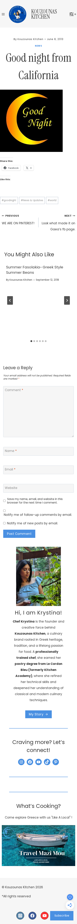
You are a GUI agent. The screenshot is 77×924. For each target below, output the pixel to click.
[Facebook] (32, 916)
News (38, 45)
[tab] (31, 341)
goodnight (9, 200)
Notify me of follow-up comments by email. (38, 515)
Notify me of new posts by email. (32, 523)
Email (10, 469)
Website (11, 488)
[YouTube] (45, 916)
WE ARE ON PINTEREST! (18, 219)
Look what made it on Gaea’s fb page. (58, 222)
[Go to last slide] (10, 300)
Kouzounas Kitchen (20, 280)
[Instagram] (20, 916)
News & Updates (32, 200)
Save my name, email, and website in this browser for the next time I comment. (35, 500)
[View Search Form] (71, 14)
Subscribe (61, 916)
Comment (14, 390)
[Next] (67, 300)
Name (11, 451)
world (52, 200)
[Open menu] (3, 14)
